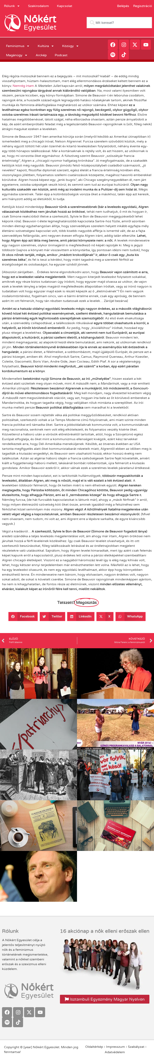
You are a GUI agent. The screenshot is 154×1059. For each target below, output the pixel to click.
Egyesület (40, 27)
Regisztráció (142, 6)
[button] (23, 616)
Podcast (61, 55)
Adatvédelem (115, 1052)
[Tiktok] (124, 55)
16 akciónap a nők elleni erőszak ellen (104, 931)
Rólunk (9, 6)
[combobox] (119, 22)
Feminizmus (15, 46)
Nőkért (40, 19)
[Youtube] (146, 45)
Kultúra (43, 46)
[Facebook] (113, 45)
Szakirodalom (38, 6)
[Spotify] (113, 55)
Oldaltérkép (94, 1047)
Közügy (68, 46)
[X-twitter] (135, 45)
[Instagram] (124, 45)
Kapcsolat (64, 6)
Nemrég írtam (23, 86)
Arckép (41, 55)
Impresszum (115, 1047)
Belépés (123, 6)
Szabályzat (136, 1047)
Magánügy (14, 55)
